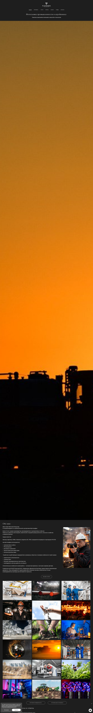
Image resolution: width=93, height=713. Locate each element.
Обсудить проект (46, 576)
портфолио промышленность (36, 702)
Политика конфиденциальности (9, 706)
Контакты (62, 9)
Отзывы (57, 9)
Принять (16, 710)
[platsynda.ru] (46, 5)
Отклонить (6, 710)
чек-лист (52, 9)
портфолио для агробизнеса (57, 702)
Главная (30, 9)
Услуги (42, 9)
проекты (46, 9)
